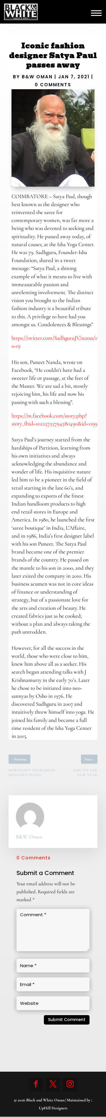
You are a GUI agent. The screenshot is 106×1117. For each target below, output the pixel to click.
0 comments (53, 85)
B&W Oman (37, 77)
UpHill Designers (53, 1108)
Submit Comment (66, 1019)
